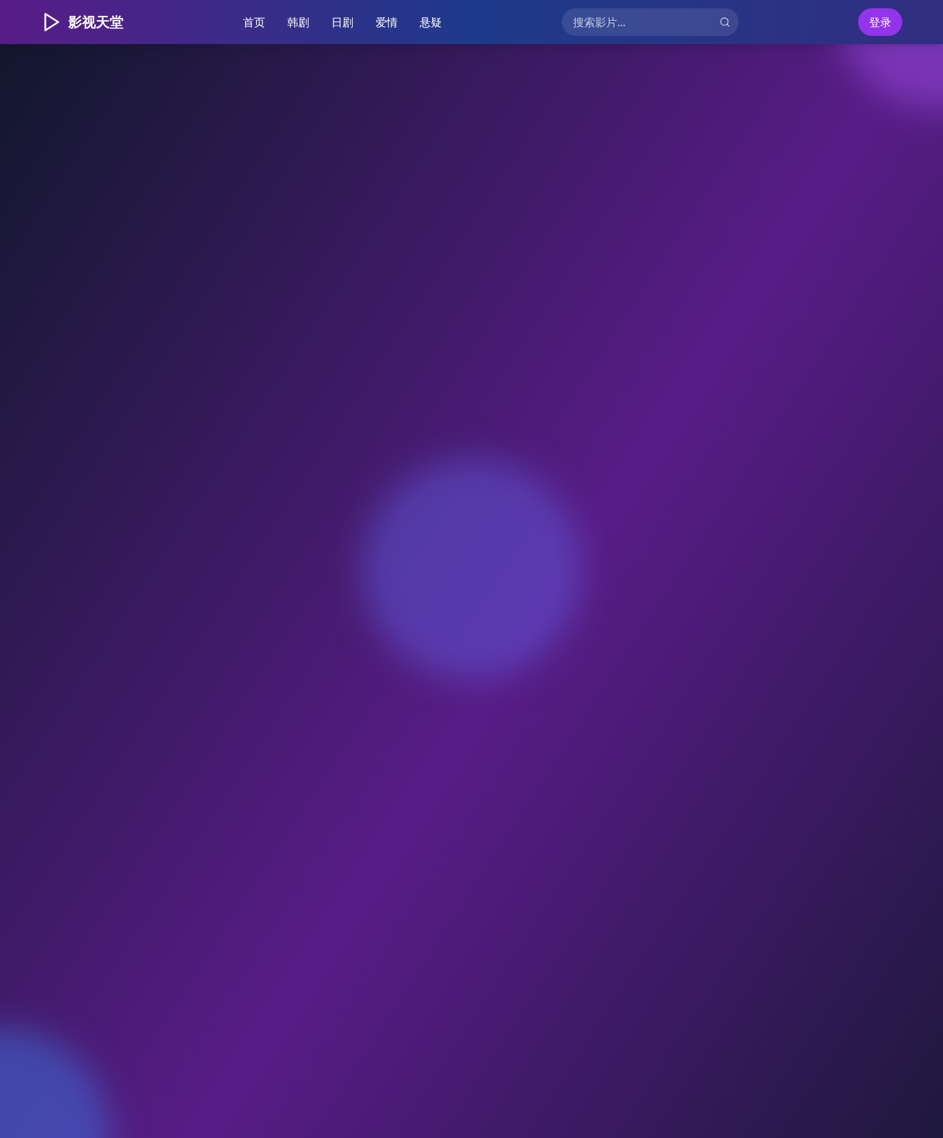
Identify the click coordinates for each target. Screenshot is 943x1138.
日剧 (342, 22)
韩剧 (298, 22)
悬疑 (431, 22)
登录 (880, 22)
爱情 (387, 22)
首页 (254, 22)
